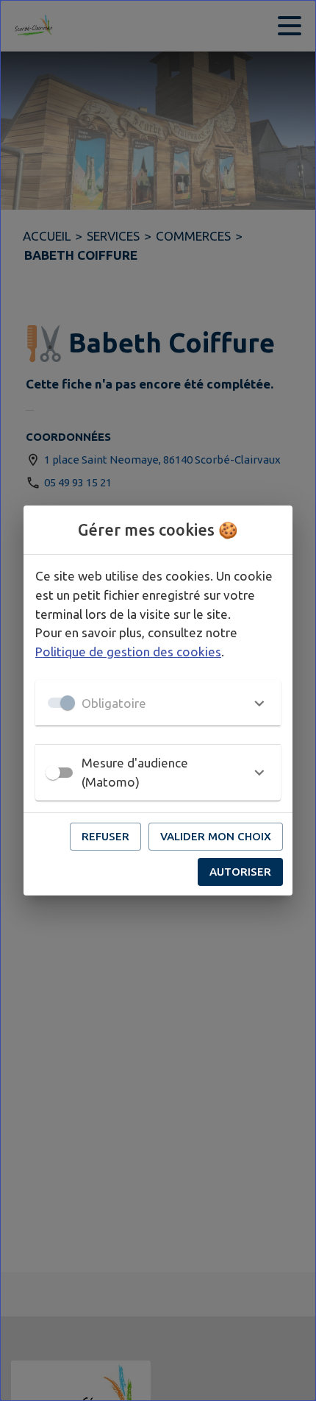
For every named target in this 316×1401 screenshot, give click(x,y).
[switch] (53, 773)
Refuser (105, 836)
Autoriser (240, 871)
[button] (158, 703)
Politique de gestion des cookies (128, 652)
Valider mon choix (215, 836)
